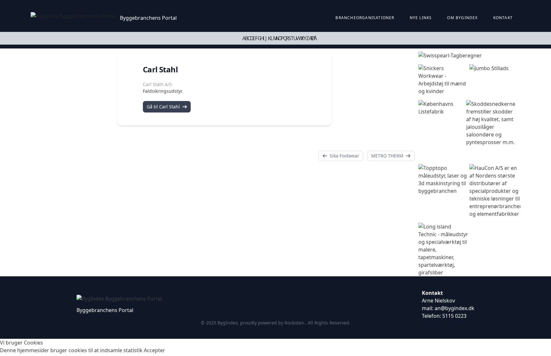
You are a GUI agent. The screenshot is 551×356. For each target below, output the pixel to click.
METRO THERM (387, 156)
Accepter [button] (154, 350)
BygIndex (227, 323)
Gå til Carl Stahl (163, 107)
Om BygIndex (462, 17)
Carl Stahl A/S (157, 84)
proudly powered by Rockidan (272, 323)
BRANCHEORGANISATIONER (364, 17)
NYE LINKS (421, 17)
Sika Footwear (344, 156)
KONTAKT (503, 17)
